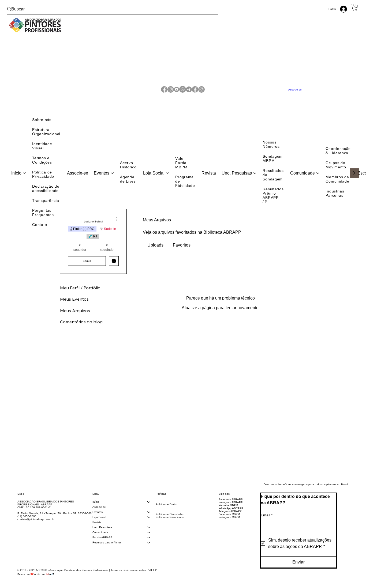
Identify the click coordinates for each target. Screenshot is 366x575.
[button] (355, 7)
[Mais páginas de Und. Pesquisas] (254, 179)
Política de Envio (166, 510)
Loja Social (99, 522)
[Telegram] (189, 92)
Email (266, 521)
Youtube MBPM (228, 511)
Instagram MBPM (229, 522)
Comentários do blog (81, 327)
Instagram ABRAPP (231, 508)
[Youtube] (176, 92)
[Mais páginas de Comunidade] (317, 179)
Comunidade (100, 538)
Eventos (97, 517)
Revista (97, 528)
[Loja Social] (149, 522)
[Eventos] (149, 517)
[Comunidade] (149, 538)
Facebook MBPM (229, 520)
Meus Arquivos (75, 316)
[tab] (155, 251)
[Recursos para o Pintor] (149, 548)
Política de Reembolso (170, 520)
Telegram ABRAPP (230, 517)
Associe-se (99, 512)
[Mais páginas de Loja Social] (167, 179)
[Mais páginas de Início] (24, 179)
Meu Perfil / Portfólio (80, 293)
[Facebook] (164, 92)
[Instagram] (170, 92)
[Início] (149, 507)
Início (95, 507)
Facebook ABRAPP (231, 505)
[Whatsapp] (182, 92)
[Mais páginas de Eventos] (112, 179)
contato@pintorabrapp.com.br (35, 525)
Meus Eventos (74, 305)
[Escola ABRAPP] (149, 543)
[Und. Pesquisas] (149, 533)
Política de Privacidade (170, 522)
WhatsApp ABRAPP (231, 514)
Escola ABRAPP (102, 543)
